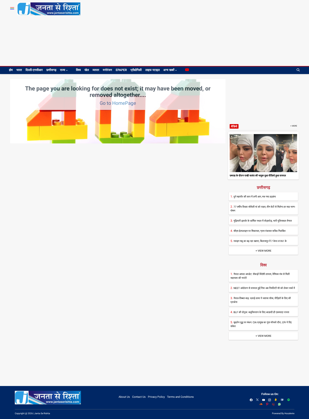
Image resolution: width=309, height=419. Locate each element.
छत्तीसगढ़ (51, 70)
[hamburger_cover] (12, 8)
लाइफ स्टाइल (152, 70)
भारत (19, 70)
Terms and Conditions (180, 396)
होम (11, 70)
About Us (124, 396)
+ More (293, 126)
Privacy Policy (156, 396)
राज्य (62, 70)
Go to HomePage (118, 103)
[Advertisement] (154, 41)
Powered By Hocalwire (283, 413)
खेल (86, 70)
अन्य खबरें (168, 70)
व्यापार (96, 70)
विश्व (78, 70)
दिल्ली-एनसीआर (34, 70)
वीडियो (234, 126)
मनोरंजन (107, 70)
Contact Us (139, 396)
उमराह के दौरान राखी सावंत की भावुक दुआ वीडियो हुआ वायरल (258, 175)
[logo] (48, 8)
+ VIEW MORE (263, 250)
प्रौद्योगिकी (136, 70)
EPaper (121, 70)
